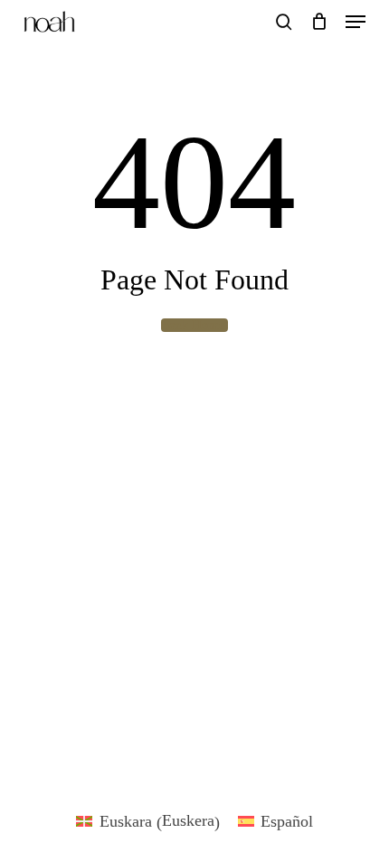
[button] (355, 22)
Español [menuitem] (287, 821)
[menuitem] (147, 821)
